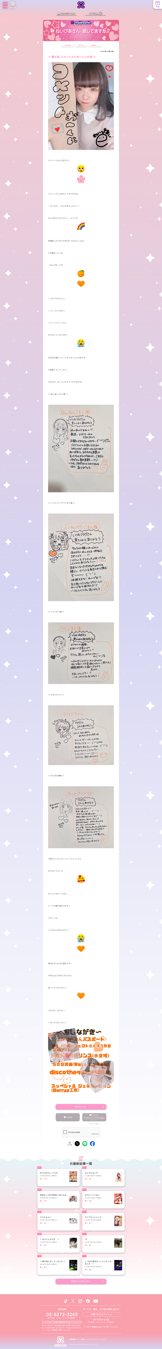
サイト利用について (83, 1339)
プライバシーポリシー (100, 1339)
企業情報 (72, 1339)
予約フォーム (96, 1327)
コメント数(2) (94, 1124)
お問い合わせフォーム (101, 1314)
